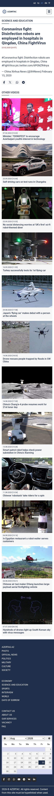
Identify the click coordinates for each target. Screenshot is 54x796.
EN (42, 3)
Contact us (8, 711)
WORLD (5, 696)
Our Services (9, 718)
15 (50, 758)
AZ (34, 3)
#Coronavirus (9, 57)
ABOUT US (7, 715)
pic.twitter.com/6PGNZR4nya (32, 65)
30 (7, 771)
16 (7, 762)
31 (15, 771)
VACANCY (7, 722)
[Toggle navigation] (48, 11)
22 (50, 762)
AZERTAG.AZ (8, 647)
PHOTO (5, 651)
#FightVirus (8, 65)
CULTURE (6, 666)
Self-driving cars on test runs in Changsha (24, 181)
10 (15, 758)
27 (36, 767)
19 (29, 762)
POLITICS (6, 658)
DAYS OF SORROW (10, 700)
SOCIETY (6, 670)
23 (7, 767)
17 (15, 762)
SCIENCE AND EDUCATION (17, 20)
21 (43, 762)
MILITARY (6, 662)
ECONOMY (7, 681)
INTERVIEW (7, 692)
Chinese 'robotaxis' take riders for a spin (23, 495)
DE (46, 3)
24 (15, 767)
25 (22, 767)
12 (29, 758)
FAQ (4, 726)
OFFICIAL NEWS (9, 654)
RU (38, 3)
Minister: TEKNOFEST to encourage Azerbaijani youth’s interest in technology (24, 137)
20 (36, 762)
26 (29, 767)
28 (43, 767)
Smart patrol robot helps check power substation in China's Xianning (22, 451)
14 (43, 758)
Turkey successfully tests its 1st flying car (24, 270)
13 (36, 758)
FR (49, 3)
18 (22, 762)
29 (50, 767)
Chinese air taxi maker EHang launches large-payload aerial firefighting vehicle (26, 585)
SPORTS (6, 688)
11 (22, 758)
